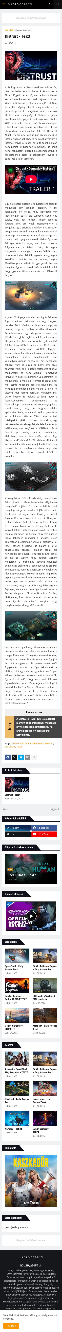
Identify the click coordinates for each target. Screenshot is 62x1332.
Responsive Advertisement (31, 18)
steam (12, 746)
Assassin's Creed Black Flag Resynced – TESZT (16, 1071)
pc (6, 746)
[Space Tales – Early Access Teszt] (45, 1088)
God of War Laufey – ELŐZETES (14, 1027)
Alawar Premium (23, 30)
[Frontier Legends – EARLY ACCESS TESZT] (17, 985)
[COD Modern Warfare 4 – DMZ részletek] (45, 985)
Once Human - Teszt (21, 875)
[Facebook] (8, 757)
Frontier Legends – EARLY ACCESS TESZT (16, 998)
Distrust (49, 743)
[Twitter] (14, 757)
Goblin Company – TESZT (41, 1130)
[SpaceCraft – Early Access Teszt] (17, 956)
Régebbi (54, 809)
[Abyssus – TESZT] (17, 1118)
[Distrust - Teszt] (17, 784)
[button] (4, 4)
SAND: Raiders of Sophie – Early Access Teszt (45, 968)
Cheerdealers (37, 743)
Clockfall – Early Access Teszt (17, 1101)
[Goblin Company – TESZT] (45, 1118)
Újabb (6, 809)
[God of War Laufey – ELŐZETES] (17, 1015)
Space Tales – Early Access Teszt (42, 1101)
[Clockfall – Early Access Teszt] (17, 1088)
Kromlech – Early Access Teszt (45, 1027)
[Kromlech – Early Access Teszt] (45, 1015)
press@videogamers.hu (17, 1227)
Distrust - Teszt (12, 794)
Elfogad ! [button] (11, 1326)
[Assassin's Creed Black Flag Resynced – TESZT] (17, 1059)
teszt (19, 746)
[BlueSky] (21, 757)
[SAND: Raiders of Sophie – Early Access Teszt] (45, 956)
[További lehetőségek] (34, 757)
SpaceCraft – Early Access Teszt (14, 968)
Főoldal (9, 30)
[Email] (27, 757)
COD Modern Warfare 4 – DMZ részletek (45, 998)
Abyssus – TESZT (13, 1128)
